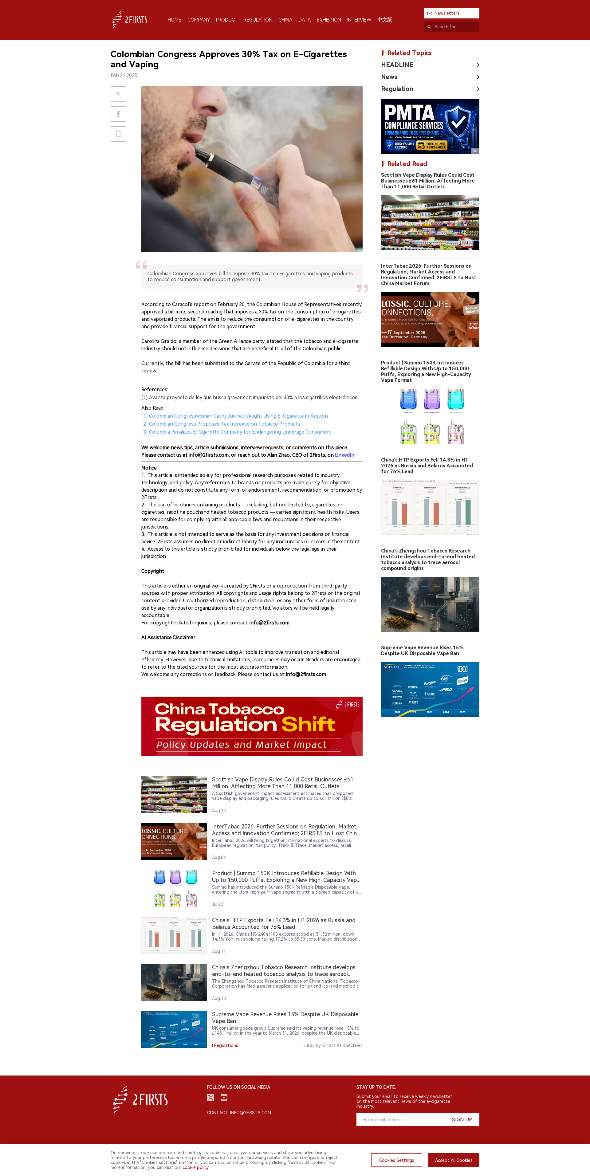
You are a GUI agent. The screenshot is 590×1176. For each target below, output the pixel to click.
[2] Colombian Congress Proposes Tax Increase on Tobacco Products (220, 424)
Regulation (397, 88)
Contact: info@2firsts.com (239, 1112)
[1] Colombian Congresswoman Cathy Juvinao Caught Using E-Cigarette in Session (234, 416)
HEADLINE (397, 65)
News (389, 77)
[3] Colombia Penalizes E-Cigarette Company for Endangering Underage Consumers (236, 432)
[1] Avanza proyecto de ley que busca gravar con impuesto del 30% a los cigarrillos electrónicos (249, 397)
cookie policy (196, 1167)
